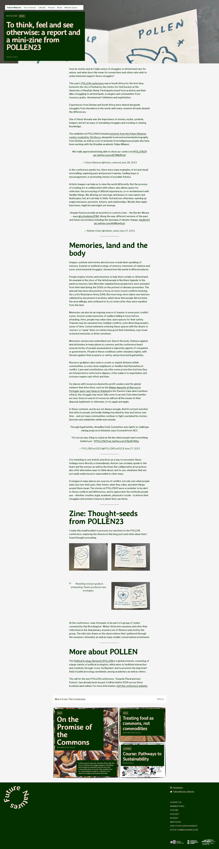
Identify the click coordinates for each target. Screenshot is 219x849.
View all (160, 699)
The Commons (29, 7)
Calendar (42, 7)
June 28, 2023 (129, 162)
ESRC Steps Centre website (183, 826)
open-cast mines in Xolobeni (94, 391)
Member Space (70, 7)
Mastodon (175, 822)
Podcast (51, 7)
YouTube (174, 810)
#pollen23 (144, 220)
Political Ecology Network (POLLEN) (93, 661)
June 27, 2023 (127, 230)
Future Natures (14, 7)
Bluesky (174, 818)
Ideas (22, 16)
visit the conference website (131, 686)
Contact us (175, 802)
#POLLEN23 (139, 151)
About (59, 7)
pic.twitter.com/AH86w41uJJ (109, 223)
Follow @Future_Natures (183, 791)
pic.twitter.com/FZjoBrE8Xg (123, 441)
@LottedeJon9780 (88, 216)
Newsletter (178, 787)
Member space (177, 806)
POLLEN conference (92, 83)
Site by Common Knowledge (184, 830)
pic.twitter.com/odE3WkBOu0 (109, 155)
